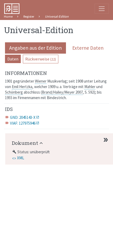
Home (8, 16)
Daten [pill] (12, 59)
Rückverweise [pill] (40, 59)
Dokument (25, 143)
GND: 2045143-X (22, 117)
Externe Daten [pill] (88, 48)
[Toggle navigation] (102, 9)
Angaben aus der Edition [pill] (35, 48)
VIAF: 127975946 (22, 123)
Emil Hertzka (22, 86)
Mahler (89, 86)
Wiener (41, 81)
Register (28, 16)
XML (20, 157)
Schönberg (14, 92)
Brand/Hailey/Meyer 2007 (62, 92)
